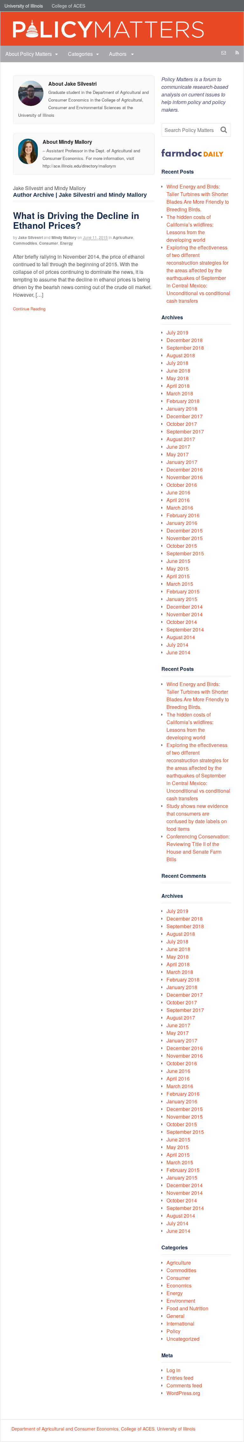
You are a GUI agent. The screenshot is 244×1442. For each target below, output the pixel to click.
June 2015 (178, 561)
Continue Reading (29, 309)
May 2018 (177, 378)
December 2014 (184, 606)
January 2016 (181, 522)
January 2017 (181, 462)
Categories (80, 53)
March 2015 (179, 583)
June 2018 (178, 370)
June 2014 (178, 652)
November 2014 (184, 614)
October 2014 (181, 621)
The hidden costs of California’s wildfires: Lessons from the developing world (190, 228)
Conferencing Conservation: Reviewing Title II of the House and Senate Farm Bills (198, 848)
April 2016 (178, 500)
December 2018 (184, 340)
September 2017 (185, 431)
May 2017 (177, 454)
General (175, 1316)
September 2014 (185, 629)
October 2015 (181, 545)
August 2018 (180, 355)
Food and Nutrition (187, 1308)
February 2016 (183, 515)
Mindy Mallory (64, 237)
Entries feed (179, 1377)
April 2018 (178, 385)
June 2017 (178, 446)
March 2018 (179, 393)
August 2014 (180, 637)
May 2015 (177, 568)
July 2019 (177, 332)
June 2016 (178, 492)
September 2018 (185, 347)
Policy (173, 1331)
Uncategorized (183, 1338)
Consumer (48, 243)
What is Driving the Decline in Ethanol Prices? (76, 220)
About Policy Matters (28, 53)
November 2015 (184, 538)
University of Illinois (23, 6)
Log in (173, 1370)
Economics (179, 1285)
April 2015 (178, 576)
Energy (66, 243)
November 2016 (184, 477)
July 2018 (177, 363)
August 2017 (180, 439)
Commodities (25, 243)
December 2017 (184, 416)
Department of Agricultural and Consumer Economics (65, 1428)
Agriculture (123, 237)
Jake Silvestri (30, 237)
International (180, 1323)
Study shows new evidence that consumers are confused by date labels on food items (197, 817)
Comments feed (184, 1385)
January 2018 (181, 408)
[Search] (223, 129)
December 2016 (184, 469)
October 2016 (181, 484)
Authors (118, 53)
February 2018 (183, 401)
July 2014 (177, 644)
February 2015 (183, 591)
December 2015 (184, 530)
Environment (180, 1300)
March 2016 (179, 507)
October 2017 (181, 423)
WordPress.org (183, 1393)
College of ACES (68, 6)
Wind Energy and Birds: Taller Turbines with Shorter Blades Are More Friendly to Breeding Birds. (197, 198)
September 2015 (185, 553)
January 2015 (181, 599)
